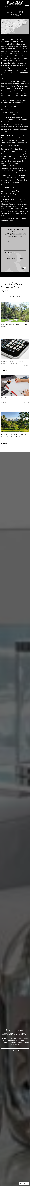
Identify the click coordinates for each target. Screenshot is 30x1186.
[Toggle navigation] (27, 4)
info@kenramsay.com (19, 6)
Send (24, 268)
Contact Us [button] (24, 1183)
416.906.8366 (9, 6)
